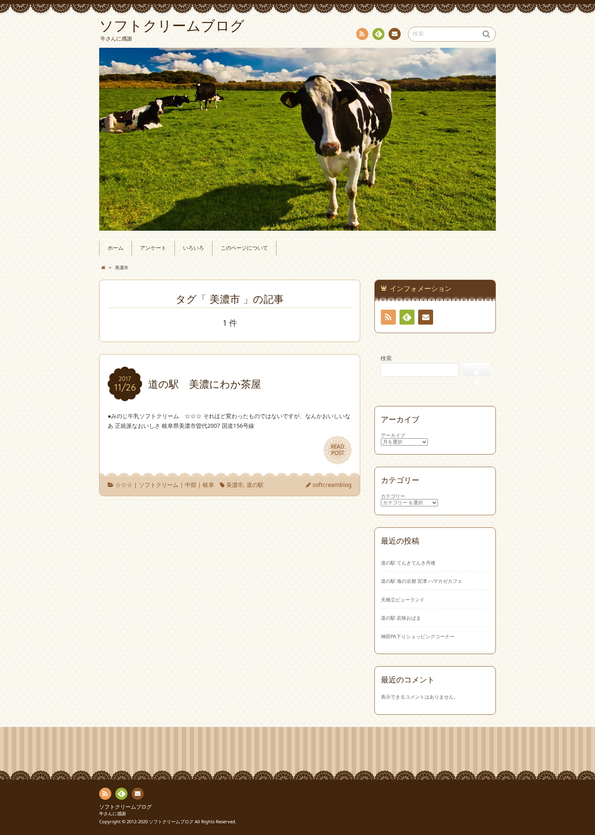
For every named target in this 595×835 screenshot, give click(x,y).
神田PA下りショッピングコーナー (418, 636)
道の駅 (255, 485)
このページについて (244, 247)
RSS (362, 34)
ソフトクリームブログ (125, 806)
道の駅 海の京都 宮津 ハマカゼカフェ (421, 581)
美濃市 (234, 485)
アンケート (153, 247)
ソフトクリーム (158, 485)
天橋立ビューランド (403, 599)
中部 (190, 485)
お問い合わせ (395, 34)
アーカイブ (393, 435)
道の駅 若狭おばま (401, 617)
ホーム (115, 247)
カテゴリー (393, 496)
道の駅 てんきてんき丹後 (408, 562)
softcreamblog (332, 485)
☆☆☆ (123, 485)
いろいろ (193, 247)
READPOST (337, 450)
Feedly (378, 34)
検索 (386, 358)
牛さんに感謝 (112, 813)
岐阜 (208, 485)
